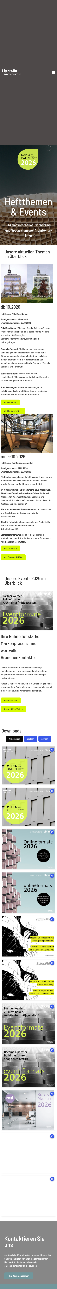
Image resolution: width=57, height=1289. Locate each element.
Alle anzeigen (14, 739)
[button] (53, 72)
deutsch (44, 739)
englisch (30, 739)
